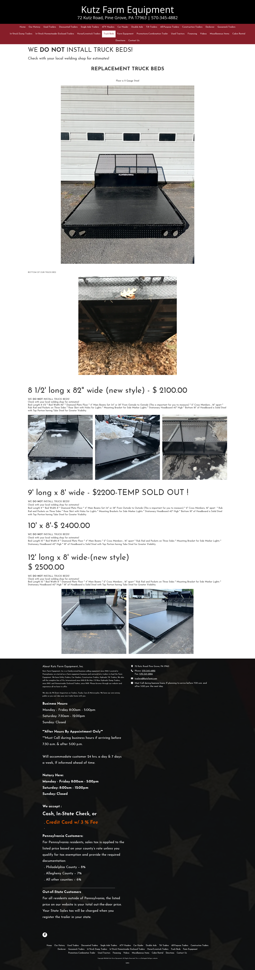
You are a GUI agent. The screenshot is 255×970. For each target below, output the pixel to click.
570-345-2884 (146, 674)
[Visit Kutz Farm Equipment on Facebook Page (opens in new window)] (44, 934)
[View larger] (127, 174)
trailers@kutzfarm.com (146, 679)
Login (127, 962)
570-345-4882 (148, 671)
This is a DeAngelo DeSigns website (146, 958)
